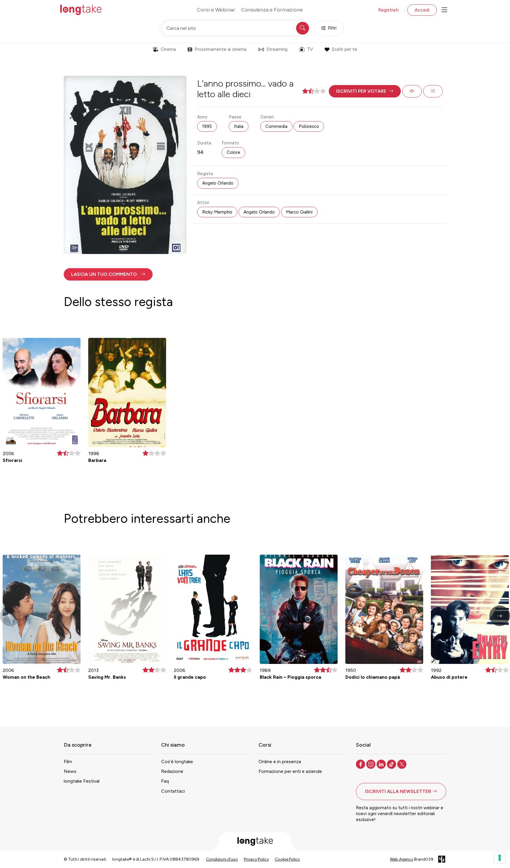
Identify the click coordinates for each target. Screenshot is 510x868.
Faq (165, 781)
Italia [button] (238, 126)
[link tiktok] (392, 764)
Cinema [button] (168, 49)
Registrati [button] (388, 10)
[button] (365, 91)
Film (68, 761)
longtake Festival (81, 781)
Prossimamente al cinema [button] (220, 49)
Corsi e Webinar (216, 9)
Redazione (172, 771)
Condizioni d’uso (222, 859)
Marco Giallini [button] (299, 212)
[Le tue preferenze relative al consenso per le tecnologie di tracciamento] (499, 857)
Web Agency (401, 859)
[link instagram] (371, 764)
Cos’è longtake (177, 761)
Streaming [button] (277, 49)
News (70, 771)
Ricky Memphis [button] (217, 212)
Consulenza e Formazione (272, 9)
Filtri (332, 28)
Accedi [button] (422, 10)
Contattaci (173, 791)
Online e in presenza (280, 761)
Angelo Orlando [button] (217, 183)
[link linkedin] (382, 764)
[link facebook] (361, 764)
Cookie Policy (287, 859)
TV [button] (310, 49)
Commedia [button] (276, 126)
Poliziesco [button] (309, 126)
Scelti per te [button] (344, 49)
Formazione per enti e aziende (290, 771)
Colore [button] (233, 152)
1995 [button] (207, 126)
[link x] (402, 764)
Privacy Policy (256, 859)
